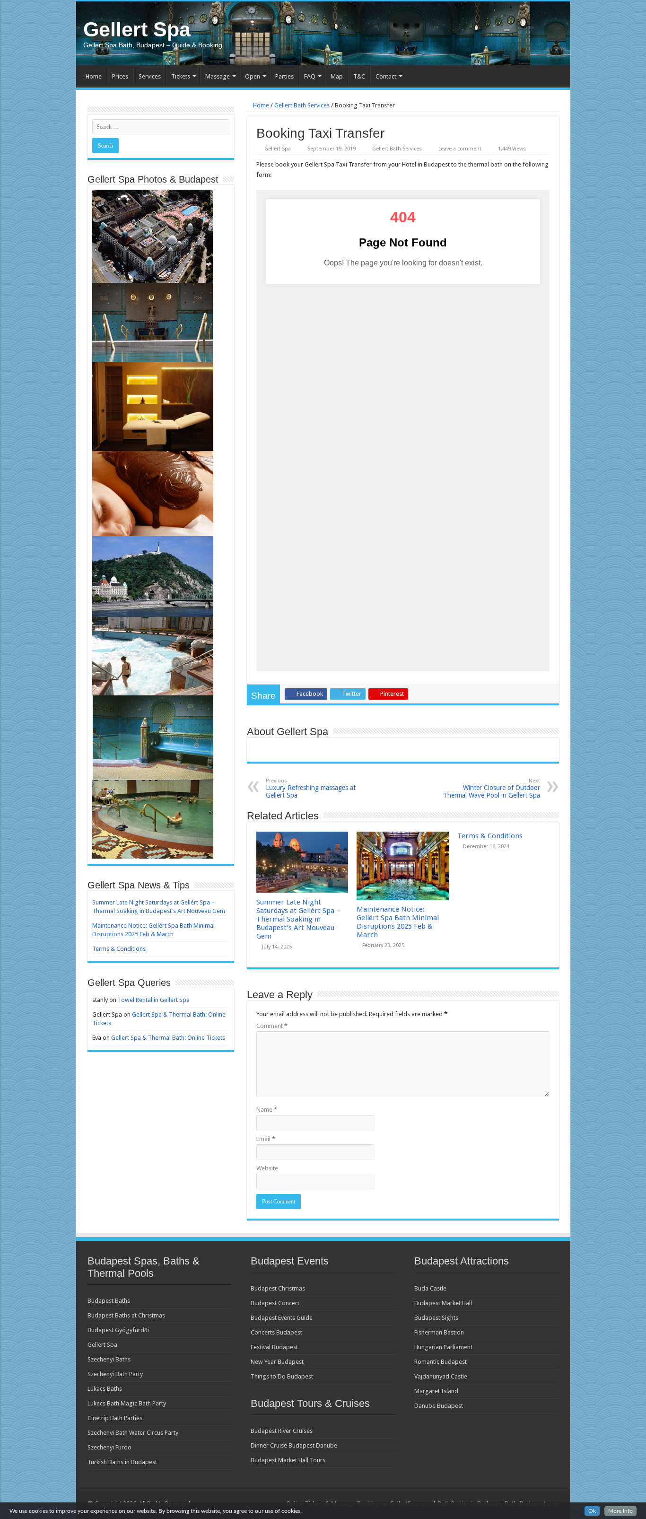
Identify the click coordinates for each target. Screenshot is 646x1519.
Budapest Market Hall (443, 1303)
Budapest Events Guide (282, 1317)
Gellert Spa (137, 29)
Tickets (180, 76)
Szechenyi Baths (109, 1359)
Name (266, 1109)
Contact (385, 76)
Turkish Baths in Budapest (122, 1462)
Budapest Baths (108, 1300)
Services (150, 76)
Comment (272, 1025)
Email (265, 1138)
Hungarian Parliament (443, 1347)
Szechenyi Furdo (109, 1447)
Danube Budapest (438, 1405)
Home (94, 76)
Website (267, 1168)
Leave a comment (459, 149)
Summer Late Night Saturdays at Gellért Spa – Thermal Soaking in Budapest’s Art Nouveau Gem (298, 919)
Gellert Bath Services (302, 105)
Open (252, 76)
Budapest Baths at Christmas (126, 1315)
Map (337, 76)
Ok (592, 1511)
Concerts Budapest (276, 1332)
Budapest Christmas (278, 1288)
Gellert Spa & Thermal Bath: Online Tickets (168, 1037)
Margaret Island (436, 1391)
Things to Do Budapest (282, 1376)
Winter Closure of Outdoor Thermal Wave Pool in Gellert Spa (491, 788)
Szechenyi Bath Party (115, 1374)
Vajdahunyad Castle (440, 1376)
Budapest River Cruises (282, 1430)
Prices (120, 76)
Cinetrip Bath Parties (114, 1418)
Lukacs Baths (104, 1388)
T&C (359, 76)
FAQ (309, 76)
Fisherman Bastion (439, 1332)
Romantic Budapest (440, 1361)
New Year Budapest (277, 1361)
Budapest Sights (436, 1317)
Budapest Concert (275, 1303)
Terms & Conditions (490, 836)
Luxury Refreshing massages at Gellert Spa (311, 788)
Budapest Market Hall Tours (288, 1460)
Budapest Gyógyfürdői (118, 1330)
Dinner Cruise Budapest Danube (294, 1445)
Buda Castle (430, 1288)
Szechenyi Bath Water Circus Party (132, 1432)
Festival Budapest (274, 1347)
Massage (217, 76)
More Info (620, 1511)
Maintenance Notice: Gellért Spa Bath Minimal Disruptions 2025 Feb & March (398, 922)
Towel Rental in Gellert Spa (154, 999)
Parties (284, 76)
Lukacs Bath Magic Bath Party (126, 1403)
